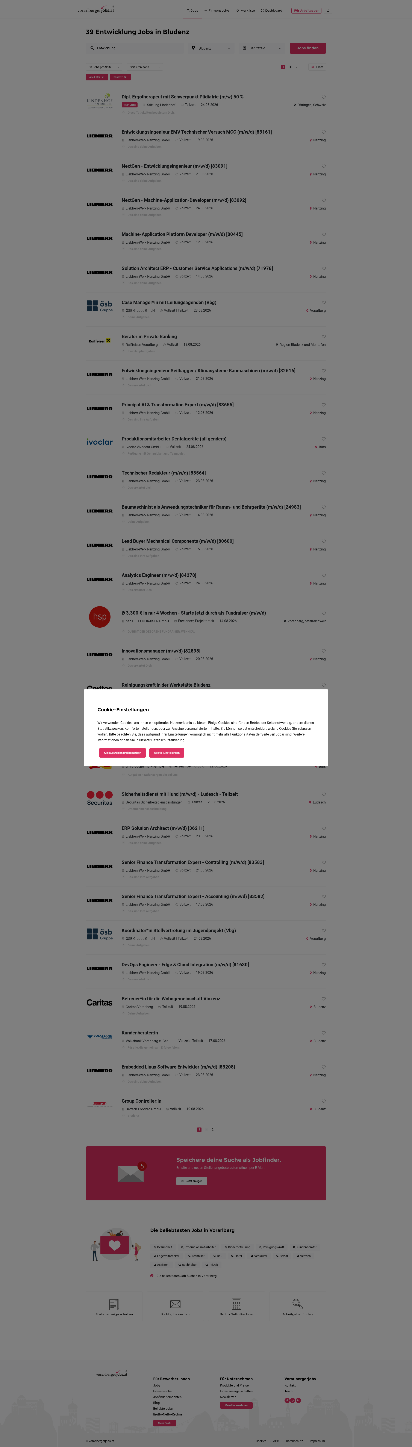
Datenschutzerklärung (168, 740)
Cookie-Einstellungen (167, 752)
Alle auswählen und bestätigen (122, 752)
